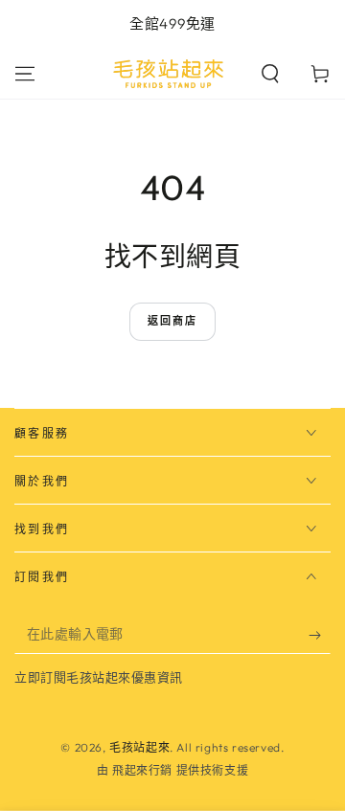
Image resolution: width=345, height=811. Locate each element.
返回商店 (173, 320)
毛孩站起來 (139, 747)
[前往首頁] (168, 73)
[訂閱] (320, 635)
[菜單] (25, 73)
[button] (270, 73)
